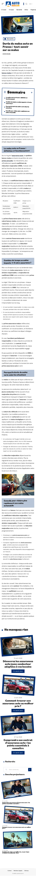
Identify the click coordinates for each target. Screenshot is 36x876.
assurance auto (17, 155)
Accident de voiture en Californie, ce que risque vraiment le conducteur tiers (15, 852)
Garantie (10, 39)
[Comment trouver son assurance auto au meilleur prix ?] (18, 685)
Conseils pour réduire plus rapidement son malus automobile (18, 111)
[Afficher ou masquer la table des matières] (29, 93)
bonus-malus (6, 73)
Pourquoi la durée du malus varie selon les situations (17, 107)
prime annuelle (7, 161)
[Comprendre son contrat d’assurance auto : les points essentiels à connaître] (17, 724)
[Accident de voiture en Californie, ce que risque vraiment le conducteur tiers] (18, 840)
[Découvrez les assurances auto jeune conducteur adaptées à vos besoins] (17, 646)
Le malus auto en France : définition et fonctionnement (16, 98)
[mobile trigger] (3, 4)
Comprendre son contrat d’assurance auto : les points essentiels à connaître (18, 744)
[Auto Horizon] (12, 4)
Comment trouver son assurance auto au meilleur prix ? (18, 703)
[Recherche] (26, 4)
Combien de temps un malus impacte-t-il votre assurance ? (19, 102)
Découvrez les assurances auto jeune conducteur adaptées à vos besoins (18, 663)
